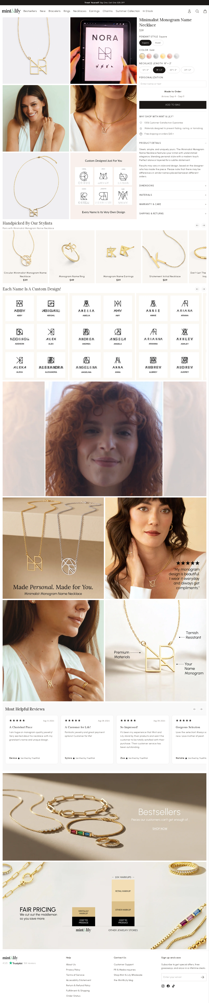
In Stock (148, 11)
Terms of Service (75, 975)
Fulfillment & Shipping (78, 990)
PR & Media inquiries (125, 969)
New (43, 11)
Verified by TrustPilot (30, 758)
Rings (67, 11)
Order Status (73, 996)
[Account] (189, 11)
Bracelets (54, 11)
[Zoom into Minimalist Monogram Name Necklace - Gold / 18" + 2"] (36, 186)
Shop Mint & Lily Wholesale (128, 975)
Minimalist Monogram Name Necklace (33, 228)
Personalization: (151, 77)
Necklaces (79, 11)
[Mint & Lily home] (11, 11)
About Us (71, 964)
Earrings (94, 11)
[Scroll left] (197, 225)
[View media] (104, 439)
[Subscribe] (202, 977)
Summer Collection (128, 11)
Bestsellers (30, 11)
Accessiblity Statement (78, 980)
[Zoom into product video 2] (103, 50)
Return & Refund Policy (78, 985)
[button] (205, 11)
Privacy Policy (73, 969)
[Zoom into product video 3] (36, 118)
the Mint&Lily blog (123, 980)
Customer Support (124, 964)
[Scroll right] (203, 225)
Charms (108, 11)
